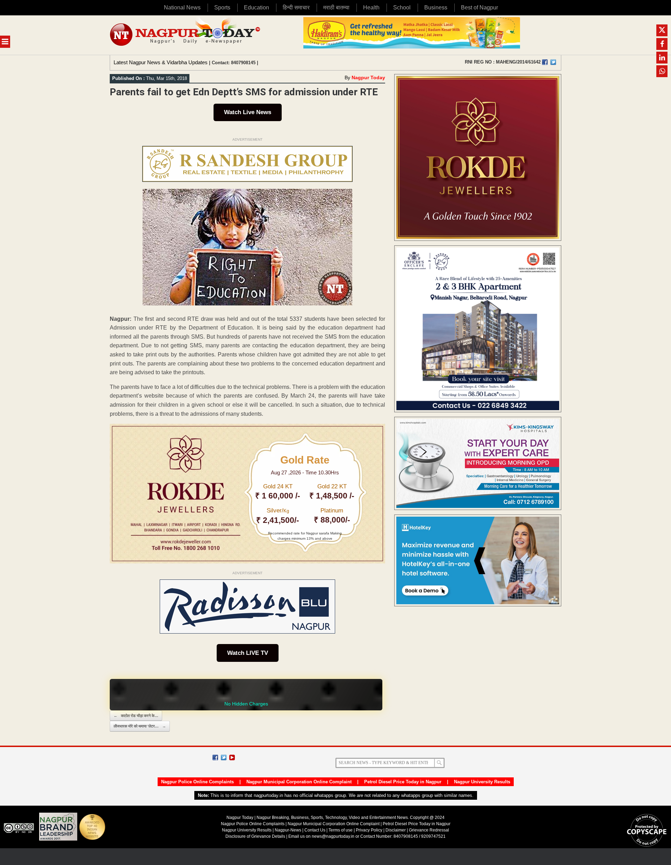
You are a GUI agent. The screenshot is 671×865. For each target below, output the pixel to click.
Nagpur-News (288, 830)
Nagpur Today (368, 77)
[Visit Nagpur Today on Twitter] (553, 62)
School (402, 7)
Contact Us (314, 830)
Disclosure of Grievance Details (255, 836)
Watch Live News (247, 112)
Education (256, 7)
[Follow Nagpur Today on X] (223, 757)
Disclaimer (396, 830)
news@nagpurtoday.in (333, 836)
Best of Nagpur (479, 7)
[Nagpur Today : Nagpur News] (186, 35)
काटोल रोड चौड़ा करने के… (136, 716)
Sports (222, 7)
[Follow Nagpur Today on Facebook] (215, 757)
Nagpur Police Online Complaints (197, 781)
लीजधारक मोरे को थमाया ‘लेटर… (140, 726)
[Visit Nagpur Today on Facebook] (545, 62)
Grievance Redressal (429, 830)
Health (371, 7)
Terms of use (341, 830)
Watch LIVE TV (247, 653)
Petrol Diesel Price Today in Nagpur (402, 781)
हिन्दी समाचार (296, 7)
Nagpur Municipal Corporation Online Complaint (299, 781)
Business (435, 7)
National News (182, 7)
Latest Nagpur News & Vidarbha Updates (161, 62)
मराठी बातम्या (336, 7)
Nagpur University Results (482, 781)
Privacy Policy (369, 830)
